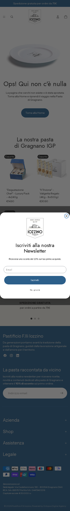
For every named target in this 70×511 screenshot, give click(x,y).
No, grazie (35, 290)
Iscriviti (35, 280)
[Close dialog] (66, 216)
